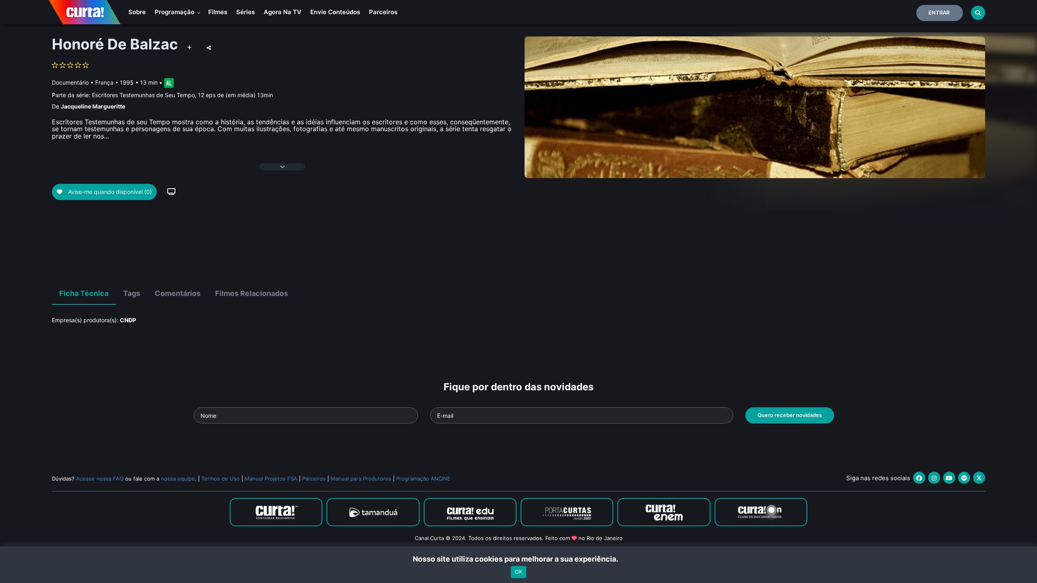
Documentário (70, 82)
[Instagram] (934, 478)
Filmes (217, 12)
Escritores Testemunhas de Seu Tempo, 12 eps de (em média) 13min (182, 94)
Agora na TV (282, 12)
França (104, 82)
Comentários (178, 293)
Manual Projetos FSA (271, 478)
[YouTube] (949, 478)
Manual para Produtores (361, 478)
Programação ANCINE (423, 478)
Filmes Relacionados (251, 293)
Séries (245, 12)
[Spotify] (964, 478)
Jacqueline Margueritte (93, 106)
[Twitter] (979, 478)
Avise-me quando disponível (109, 191)
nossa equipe (178, 478)
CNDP (128, 320)
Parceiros (383, 12)
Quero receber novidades (789, 415)
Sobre (137, 12)
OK (518, 572)
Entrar (939, 12)
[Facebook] (919, 478)
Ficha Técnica (84, 293)
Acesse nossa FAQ (100, 478)
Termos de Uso (220, 478)
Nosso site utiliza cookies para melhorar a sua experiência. (519, 559)
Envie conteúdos (335, 12)
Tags (131, 293)
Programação (175, 12)
